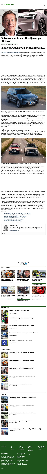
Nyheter (3, 44)
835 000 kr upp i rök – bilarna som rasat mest (38, 296)
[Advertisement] (23, 67)
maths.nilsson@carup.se (22, 460)
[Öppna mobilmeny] (2, 4)
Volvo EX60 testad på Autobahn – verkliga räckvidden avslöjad (25, 429)
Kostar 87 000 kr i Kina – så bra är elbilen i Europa (22, 413)
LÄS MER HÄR (9, 464)
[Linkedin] (26, 264)
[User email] (4, 233)
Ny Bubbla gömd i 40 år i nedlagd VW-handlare (7, 280)
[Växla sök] (44, 5)
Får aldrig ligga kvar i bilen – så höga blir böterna (37, 281)
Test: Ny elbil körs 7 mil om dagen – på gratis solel (22, 397)
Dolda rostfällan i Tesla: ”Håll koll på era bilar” (23, 280)
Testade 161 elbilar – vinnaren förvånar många (21, 405)
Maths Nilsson (15, 44)
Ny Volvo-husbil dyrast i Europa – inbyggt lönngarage (23, 297)
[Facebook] (2, 233)
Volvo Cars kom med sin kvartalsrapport (10, 52)
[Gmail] (21, 264)
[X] (24, 264)
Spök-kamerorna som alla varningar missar (8, 296)
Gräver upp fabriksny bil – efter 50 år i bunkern (21, 352)
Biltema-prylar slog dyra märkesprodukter (20, 421)
